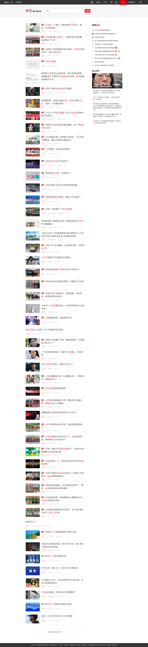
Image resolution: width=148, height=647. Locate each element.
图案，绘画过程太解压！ (59, 149)
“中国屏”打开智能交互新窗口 (56, 257)
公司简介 (60, 645)
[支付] (111, 2)
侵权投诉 (114, 645)
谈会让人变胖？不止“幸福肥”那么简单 (44, 329)
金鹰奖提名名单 (100, 37)
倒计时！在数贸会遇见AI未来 (56, 604)
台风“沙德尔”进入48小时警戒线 (104, 55)
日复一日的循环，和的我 (58, 209)
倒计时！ (32, 521)
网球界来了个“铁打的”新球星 (104, 44)
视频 (43, 31)
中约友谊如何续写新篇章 (102, 30)
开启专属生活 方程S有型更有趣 (61, 185)
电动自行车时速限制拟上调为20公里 (106, 58)
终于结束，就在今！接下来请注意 (59, 568)
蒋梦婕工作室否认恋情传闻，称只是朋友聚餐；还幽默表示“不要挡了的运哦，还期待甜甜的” (62, 76)
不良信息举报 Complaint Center (96, 645)
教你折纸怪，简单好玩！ (58, 173)
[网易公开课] (98, 2)
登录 (123, 2)
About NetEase (53, 645)
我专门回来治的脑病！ (59, 88)
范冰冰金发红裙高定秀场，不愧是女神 (64, 281)
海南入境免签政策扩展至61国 (60, 531)
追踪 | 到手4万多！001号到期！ (57, 616)
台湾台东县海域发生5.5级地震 (104, 65)
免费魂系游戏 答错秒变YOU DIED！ (59, 412)
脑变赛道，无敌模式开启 (59, 317)
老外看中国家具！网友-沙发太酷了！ (63, 197)
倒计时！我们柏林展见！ (54, 556)
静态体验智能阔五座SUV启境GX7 (62, 269)
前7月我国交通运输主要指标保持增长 (106, 41)
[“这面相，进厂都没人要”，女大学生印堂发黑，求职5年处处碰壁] (107, 80)
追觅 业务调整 (99, 62)
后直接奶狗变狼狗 (56, 388)
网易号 (28, 83)
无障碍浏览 (19, 2)
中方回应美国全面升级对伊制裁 (104, 48)
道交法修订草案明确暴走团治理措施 (106, 51)
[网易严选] (105, 2)
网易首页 (6, 2)
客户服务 (78, 645)
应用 (11, 2)
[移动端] (92, 2)
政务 (27, 526)
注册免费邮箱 (131, 2)
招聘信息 (72, 645)
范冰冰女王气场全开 (56, 161)
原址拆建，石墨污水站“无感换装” (58, 592)
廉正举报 (108, 645)
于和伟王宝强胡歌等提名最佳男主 (105, 34)
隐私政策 (84, 645)
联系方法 (66, 645)
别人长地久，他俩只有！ (57, 364)
